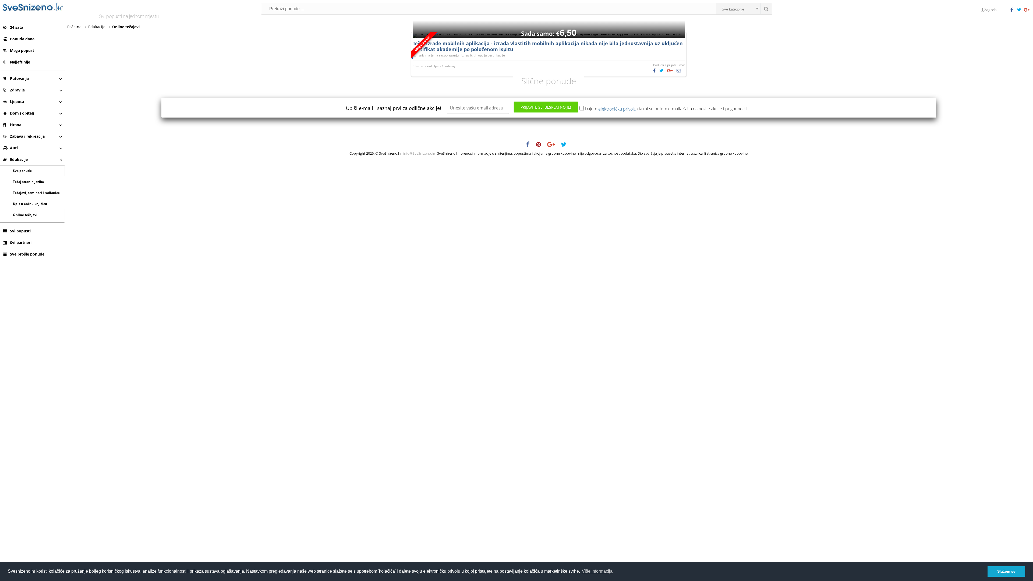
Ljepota (17, 101)
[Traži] (766, 8)
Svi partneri (20, 242)
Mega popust (22, 50)
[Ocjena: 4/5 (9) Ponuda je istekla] (549, 34)
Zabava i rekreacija (27, 136)
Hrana (15, 124)
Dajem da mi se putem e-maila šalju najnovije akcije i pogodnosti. (666, 109)
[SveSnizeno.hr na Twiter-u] (1020, 10)
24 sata (16, 27)
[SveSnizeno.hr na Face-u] (1013, 10)
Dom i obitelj (22, 113)
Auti (14, 147)
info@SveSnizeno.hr (419, 153)
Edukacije (19, 159)
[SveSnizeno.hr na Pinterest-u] (541, 145)
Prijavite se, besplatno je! (546, 107)
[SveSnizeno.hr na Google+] (1027, 10)
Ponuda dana (22, 38)
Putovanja (19, 78)
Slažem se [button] (1006, 571)
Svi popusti (20, 230)
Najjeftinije (20, 62)
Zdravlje (17, 90)
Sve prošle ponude (27, 254)
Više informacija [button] (597, 571)
